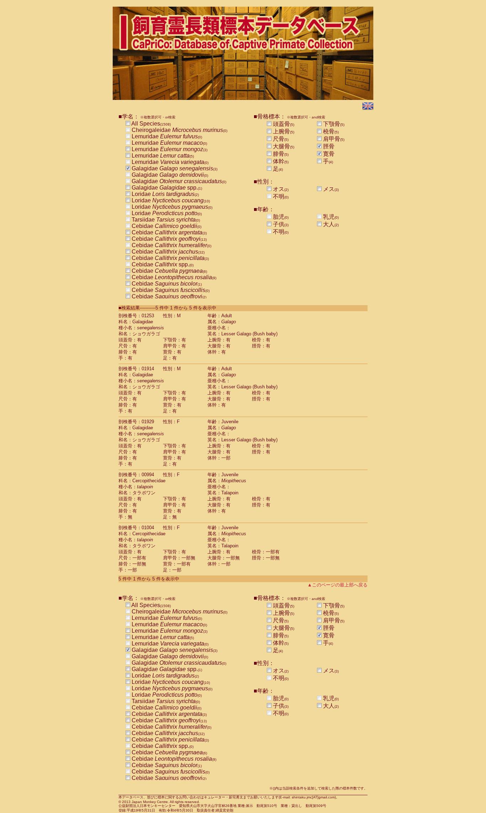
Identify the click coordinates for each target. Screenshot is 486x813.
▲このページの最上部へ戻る (337, 585)
